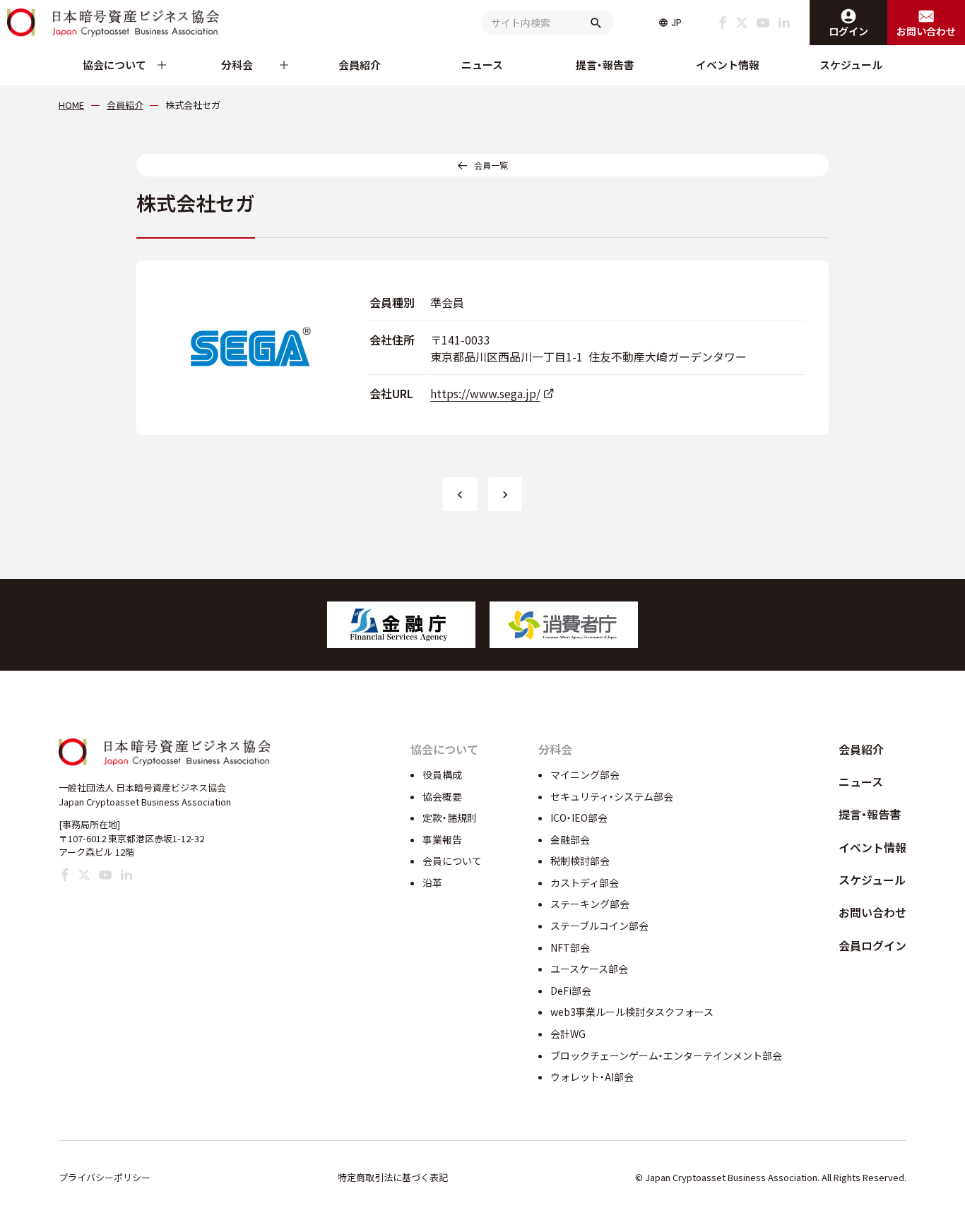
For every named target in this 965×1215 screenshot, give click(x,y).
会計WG (568, 1034)
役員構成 (442, 774)
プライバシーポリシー (104, 1177)
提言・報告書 (605, 64)
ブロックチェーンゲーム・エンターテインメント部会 (666, 1055)
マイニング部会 (585, 774)
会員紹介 (359, 64)
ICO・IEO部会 (579, 817)
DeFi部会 (570, 990)
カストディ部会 (584, 882)
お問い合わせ (872, 912)
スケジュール (850, 64)
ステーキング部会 (589, 904)
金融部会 (570, 839)
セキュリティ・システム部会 (611, 796)
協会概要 (442, 796)
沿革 (432, 882)
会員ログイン (872, 945)
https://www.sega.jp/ (485, 393)
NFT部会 (570, 947)
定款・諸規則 (449, 817)
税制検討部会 (580, 861)
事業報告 (442, 839)
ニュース (482, 64)
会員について (452, 861)
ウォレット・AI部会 (592, 1077)
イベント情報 (727, 64)
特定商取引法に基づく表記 (393, 1177)
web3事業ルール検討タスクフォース (632, 1012)
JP (676, 23)
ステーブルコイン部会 (599, 925)
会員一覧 (491, 165)
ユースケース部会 (589, 969)
